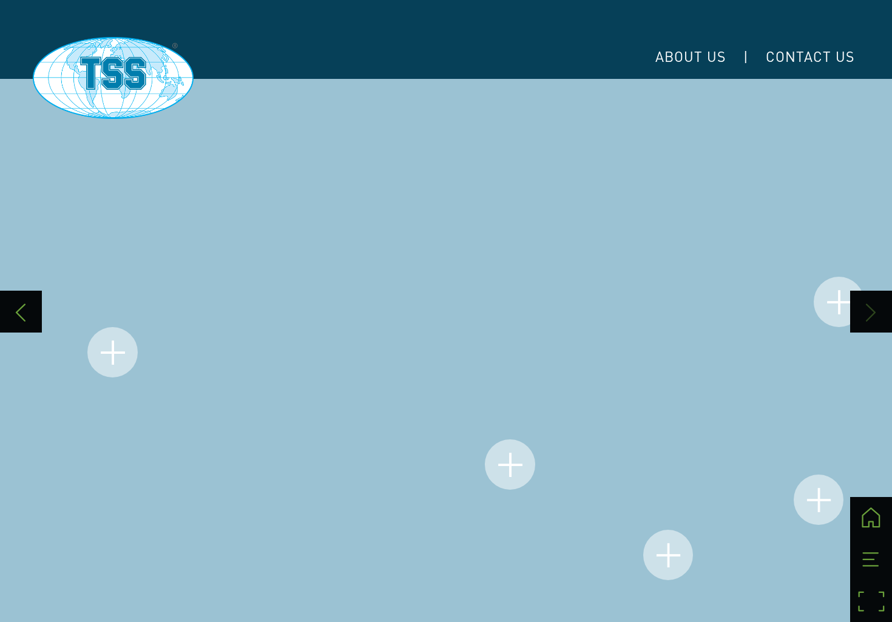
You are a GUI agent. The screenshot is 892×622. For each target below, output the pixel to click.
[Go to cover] (871, 518)
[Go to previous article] (21, 312)
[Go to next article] (871, 312)
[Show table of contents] (871, 560)
